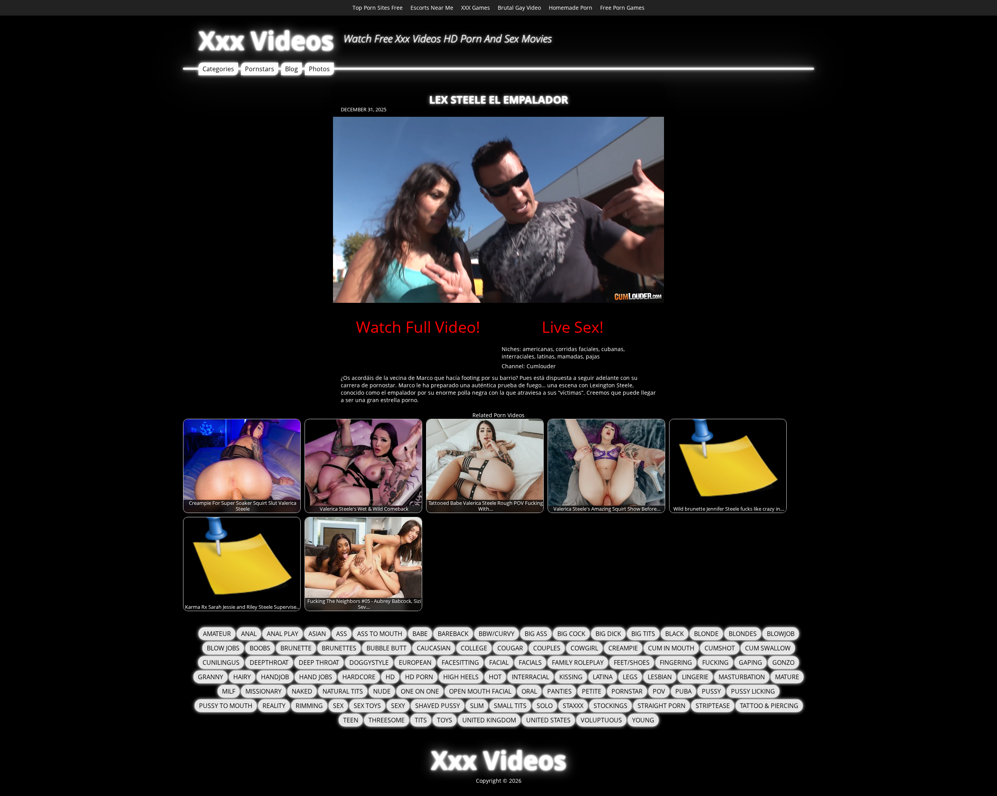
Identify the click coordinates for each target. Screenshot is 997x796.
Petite (591, 691)
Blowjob (780, 633)
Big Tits (643, 633)
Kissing (571, 677)
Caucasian (434, 648)
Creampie (623, 648)
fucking (715, 662)
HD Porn (419, 677)
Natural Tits (342, 691)
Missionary (263, 691)
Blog (291, 69)
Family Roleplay (578, 662)
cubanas (612, 349)
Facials (530, 662)
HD (390, 677)
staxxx (573, 705)
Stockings (610, 705)
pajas (593, 356)
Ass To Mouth (379, 633)
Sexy (398, 705)
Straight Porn (661, 705)
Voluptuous (601, 720)
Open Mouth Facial (480, 691)
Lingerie (695, 677)
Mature (787, 677)
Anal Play (282, 633)
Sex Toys (367, 705)
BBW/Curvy (496, 633)
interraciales (518, 356)
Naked (302, 691)
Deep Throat (319, 662)
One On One (420, 691)
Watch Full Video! (418, 326)
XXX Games (475, 7)
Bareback (453, 633)
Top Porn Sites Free (377, 7)
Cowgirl (584, 648)
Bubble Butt (386, 648)
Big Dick (608, 633)
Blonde (706, 633)
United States (548, 720)
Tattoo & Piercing (769, 705)
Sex (338, 705)
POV (659, 691)
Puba (683, 691)
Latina (603, 677)
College (474, 648)
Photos (319, 69)
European (415, 662)
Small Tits (510, 705)
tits (421, 720)
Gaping (750, 662)
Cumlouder (541, 366)
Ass (341, 633)
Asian (317, 633)
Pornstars (259, 69)
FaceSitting (460, 662)
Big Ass (536, 633)
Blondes (743, 633)
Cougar (510, 648)
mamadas (570, 356)
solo (545, 705)
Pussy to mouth (225, 705)
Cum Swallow (768, 648)
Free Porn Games (622, 7)
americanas (538, 349)
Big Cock (571, 633)
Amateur (217, 633)
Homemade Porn (570, 7)
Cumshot (720, 648)
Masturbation (742, 677)
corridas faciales (577, 349)
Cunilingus (221, 662)
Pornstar (627, 691)
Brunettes (339, 648)
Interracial (530, 677)
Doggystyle (369, 662)
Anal (249, 633)
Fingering (676, 662)
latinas (546, 356)
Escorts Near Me (431, 7)
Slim (477, 705)
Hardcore (358, 677)
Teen (350, 720)
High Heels (461, 677)
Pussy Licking (753, 691)
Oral (529, 691)
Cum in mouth (671, 648)
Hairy (242, 677)
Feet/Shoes (632, 662)
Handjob (275, 677)
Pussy (711, 691)
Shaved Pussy (437, 705)
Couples (546, 648)
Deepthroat (269, 662)
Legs (630, 677)
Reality (273, 705)
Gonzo (783, 662)
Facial (499, 662)
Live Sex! (573, 326)
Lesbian (660, 677)
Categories (218, 69)
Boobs (260, 648)
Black (674, 633)
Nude (382, 691)
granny (210, 677)
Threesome (386, 720)
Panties (559, 691)
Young (643, 720)
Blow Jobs (223, 648)
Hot (495, 677)
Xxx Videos (266, 40)
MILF (228, 691)
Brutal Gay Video (519, 7)
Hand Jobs (315, 677)
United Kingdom (489, 720)
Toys (444, 720)
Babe (420, 633)
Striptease (713, 705)
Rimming (309, 705)
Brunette (296, 648)
